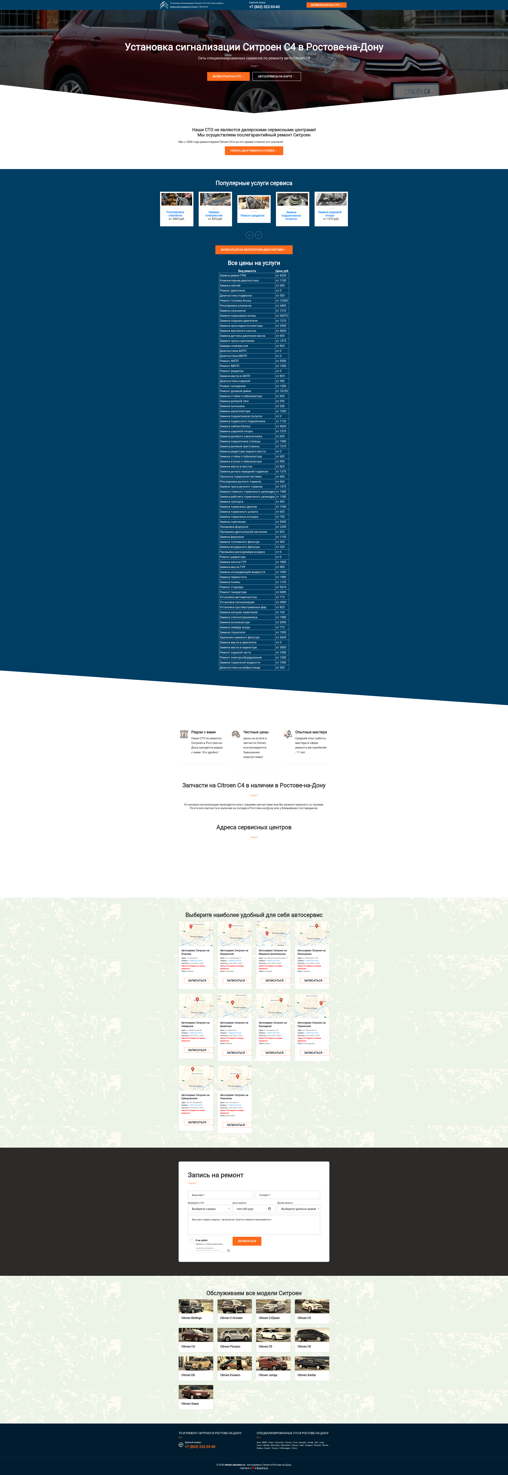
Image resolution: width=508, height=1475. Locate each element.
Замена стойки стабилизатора (241, 396)
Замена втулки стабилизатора (241, 461)
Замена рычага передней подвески (244, 471)
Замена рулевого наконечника (241, 436)
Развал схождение (233, 386)
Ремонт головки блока (235, 300)
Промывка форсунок (234, 526)
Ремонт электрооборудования (241, 657)
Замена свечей (230, 285)
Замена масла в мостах (236, 466)
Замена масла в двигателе (238, 642)
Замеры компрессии (175, 213)
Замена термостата (233, 577)
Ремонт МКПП (229, 366)
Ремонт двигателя (232, 290)
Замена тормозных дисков (238, 506)
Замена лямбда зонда (235, 627)
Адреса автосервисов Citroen (184, 7)
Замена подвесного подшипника (242, 421)
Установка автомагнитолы (238, 597)
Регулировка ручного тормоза (240, 481)
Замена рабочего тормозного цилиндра (247, 496)
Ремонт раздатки (214, 215)
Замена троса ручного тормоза (241, 486)
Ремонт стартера (231, 587)
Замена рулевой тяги (234, 401)
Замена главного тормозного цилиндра (247, 491)
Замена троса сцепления (237, 340)
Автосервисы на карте (275, 76)
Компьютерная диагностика (239, 280)
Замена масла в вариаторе (238, 647)
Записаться (197, 980)
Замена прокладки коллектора (241, 325)
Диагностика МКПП (233, 356)
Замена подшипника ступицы (240, 441)
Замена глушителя (232, 632)
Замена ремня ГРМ (233, 275)
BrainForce (262, 1468)
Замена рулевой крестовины (240, 446)
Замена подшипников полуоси (252, 216)
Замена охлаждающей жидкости (242, 572)
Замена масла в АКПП (235, 376)
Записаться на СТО (325, 5)
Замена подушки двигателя (239, 320)
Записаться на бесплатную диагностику (252, 249)
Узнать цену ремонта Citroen (252, 150)
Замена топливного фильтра (239, 542)
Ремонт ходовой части (235, 652)
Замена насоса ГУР (233, 562)
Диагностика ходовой (235, 381)
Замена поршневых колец (238, 315)
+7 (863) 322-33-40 (264, 7)
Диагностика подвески (236, 295)
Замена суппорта (231, 501)
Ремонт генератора (233, 592)
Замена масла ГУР (232, 567)
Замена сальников (233, 310)
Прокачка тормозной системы (241, 476)
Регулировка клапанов (235, 305)
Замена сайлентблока (235, 426)
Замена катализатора (235, 622)
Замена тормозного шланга (239, 511)
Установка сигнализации (237, 602)
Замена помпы (230, 582)
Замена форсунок (232, 536)
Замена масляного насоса (238, 330)
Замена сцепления (233, 521)
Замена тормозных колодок (239, 516)
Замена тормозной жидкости (240, 662)
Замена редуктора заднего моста (243, 451)
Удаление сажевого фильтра (239, 637)
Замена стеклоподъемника (238, 617)
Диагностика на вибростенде (240, 667)
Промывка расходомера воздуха (242, 552)
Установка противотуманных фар (243, 607)
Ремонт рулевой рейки (235, 391)
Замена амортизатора (235, 411)
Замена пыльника (232, 406)
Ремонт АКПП (229, 361)
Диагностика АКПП (233, 351)
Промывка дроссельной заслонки (243, 531)
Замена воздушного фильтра (330, 213)
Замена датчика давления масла (242, 335)
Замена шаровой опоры (291, 213)
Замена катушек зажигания (239, 612)
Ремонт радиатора (232, 557)
